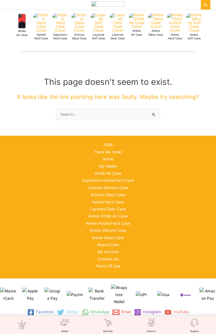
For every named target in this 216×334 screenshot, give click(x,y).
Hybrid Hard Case (108, 202)
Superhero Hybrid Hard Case (108, 180)
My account (108, 251)
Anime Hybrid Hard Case (108, 223)
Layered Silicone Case (108, 187)
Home (108, 159)
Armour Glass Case (108, 194)
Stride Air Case (108, 173)
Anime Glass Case (108, 237)
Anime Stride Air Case (108, 216)
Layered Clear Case (108, 209)
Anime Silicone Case (108, 230)
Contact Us (108, 259)
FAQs (108, 144)
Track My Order (108, 152)
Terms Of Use (108, 266)
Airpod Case (108, 244)
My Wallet (108, 166)
